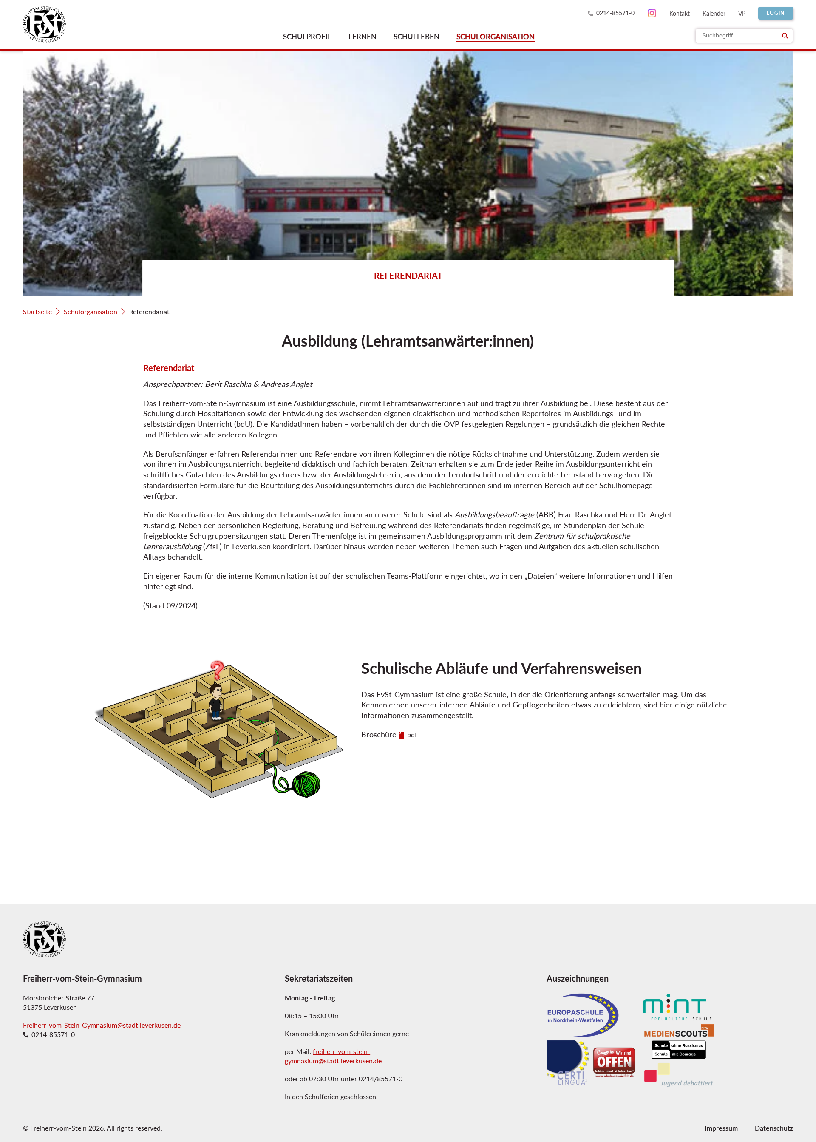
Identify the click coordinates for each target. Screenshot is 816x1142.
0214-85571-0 (615, 13)
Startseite (37, 311)
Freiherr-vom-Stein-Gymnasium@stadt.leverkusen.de (102, 1025)
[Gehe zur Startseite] (44, 24)
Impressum (721, 1128)
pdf (412, 734)
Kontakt (679, 13)
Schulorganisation (90, 311)
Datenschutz (774, 1128)
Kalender (714, 13)
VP (741, 13)
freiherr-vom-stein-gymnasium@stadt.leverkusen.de (333, 1055)
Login (776, 13)
